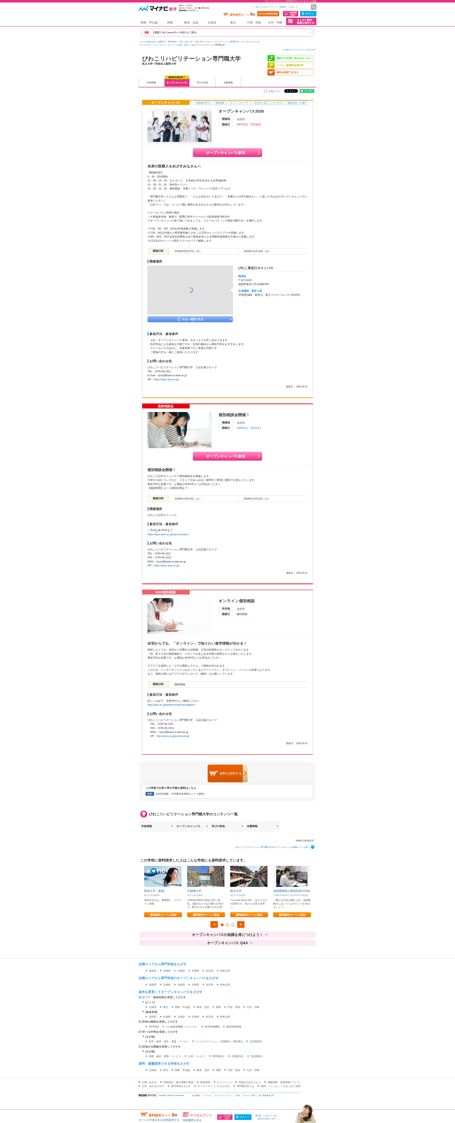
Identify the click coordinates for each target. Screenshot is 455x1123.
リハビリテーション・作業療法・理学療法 (219, 1041)
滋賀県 (241, 119)
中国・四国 (254, 22)
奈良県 (209, 970)
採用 (238, 1095)
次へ (241, 924)
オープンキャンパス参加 (225, 153)
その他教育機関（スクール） (182, 1026)
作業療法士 (237, 1056)
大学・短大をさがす (153, 1086)
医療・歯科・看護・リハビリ (165, 1056)
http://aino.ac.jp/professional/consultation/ (171, 704)
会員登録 (293, 13)
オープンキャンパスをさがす (214, 1086)
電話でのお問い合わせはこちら (294, 58)
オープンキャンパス (148, 45)
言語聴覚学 (256, 1041)
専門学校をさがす (181, 1086)
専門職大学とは (245, 1086)
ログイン (309, 13)
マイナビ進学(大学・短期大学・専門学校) (158, 42)
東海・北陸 (191, 22)
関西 (170, 22)
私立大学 (199, 42)
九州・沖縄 (275, 22)
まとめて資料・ (305, 21)
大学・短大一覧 (186, 42)
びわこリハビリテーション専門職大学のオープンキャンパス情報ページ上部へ (272, 847)
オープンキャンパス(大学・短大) (174, 45)
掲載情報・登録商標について (284, 1082)
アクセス (207, 1095)
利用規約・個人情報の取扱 (178, 1082)
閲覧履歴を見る (192, 1120)
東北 (233, 22)
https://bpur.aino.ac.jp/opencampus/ (168, 534)
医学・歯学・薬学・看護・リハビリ (169, 1041)
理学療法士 (218, 1056)
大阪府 (181, 970)
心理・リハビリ (196, 1056)
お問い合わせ (149, 1082)
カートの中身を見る (268, 13)
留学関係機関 (212, 1026)
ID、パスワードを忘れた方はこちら (267, 1117)
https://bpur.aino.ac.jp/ (166, 379)
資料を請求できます (288, 72)
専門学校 (154, 1026)
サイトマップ (224, 1082)
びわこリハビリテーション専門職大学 (222, 42)
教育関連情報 (233, 1026)
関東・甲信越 (149, 22)
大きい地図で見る (193, 319)
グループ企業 (249, 1095)
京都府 (167, 970)
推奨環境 (205, 1082)
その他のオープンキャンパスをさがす (298, 50)
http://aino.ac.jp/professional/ (173, 736)
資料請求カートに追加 (163, 914)
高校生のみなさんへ (250, 1082)
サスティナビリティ (223, 1095)
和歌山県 (225, 970)
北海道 (212, 22)
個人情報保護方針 (266, 1095)
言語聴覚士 (257, 1056)
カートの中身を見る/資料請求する (159, 1119)
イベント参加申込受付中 (290, 65)
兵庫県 (195, 970)
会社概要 (196, 1095)
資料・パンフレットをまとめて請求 (281, 1086)
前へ (214, 924)
